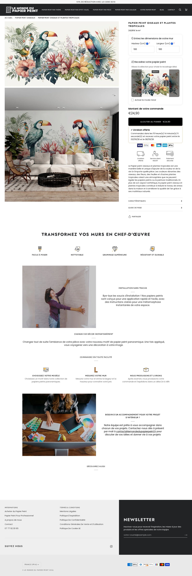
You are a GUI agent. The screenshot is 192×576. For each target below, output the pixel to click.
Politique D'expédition (70, 515)
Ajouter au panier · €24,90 (155, 121)
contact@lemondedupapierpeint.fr (136, 431)
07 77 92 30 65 (11, 528)
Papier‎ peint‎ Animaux (25, 18)
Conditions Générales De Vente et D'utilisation (81, 524)
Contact (9, 524)
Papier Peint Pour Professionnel (19, 515)
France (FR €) (31, 564)
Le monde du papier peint (36, 570)
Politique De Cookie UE (70, 528)
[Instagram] (111, 546)
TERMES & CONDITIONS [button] (70, 507)
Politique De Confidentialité (72, 520)
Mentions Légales (68, 511)
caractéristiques (137, 201)
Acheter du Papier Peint (16, 511)
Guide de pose (135, 208)
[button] (51, 10)
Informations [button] (11, 507)
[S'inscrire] (183, 535)
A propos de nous (13, 520)
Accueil (8, 18)
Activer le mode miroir (145, 100)
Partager (136, 217)
